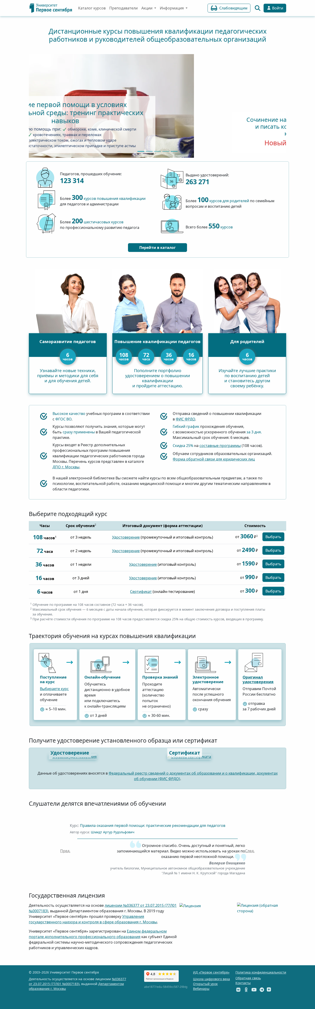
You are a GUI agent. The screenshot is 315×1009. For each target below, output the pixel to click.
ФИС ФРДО (185, 419)
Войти (277, 8)
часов (124, 356)
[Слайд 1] (149, 151)
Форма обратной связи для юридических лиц (214, 459)
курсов (220, 227)
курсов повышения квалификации (109, 198)
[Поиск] (257, 8)
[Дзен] (269, 989)
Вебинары (201, 988)
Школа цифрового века (211, 979)
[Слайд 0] (140, 151)
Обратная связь (248, 978)
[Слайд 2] (157, 151)
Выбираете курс (54, 688)
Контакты (243, 983)
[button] (65, 851)
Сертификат (141, 591)
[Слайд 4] (174, 151)
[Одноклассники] (246, 989)
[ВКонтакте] (238, 989)
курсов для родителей (223, 200)
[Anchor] (108, 895)
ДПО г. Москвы (66, 467)
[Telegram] (262, 989)
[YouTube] (254, 989)
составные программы (220, 445)
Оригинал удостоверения (258, 679)
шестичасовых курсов (97, 222)
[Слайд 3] (165, 151)
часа (146, 356)
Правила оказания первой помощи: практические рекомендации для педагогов (152, 825)
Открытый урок (205, 984)
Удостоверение (126, 537)
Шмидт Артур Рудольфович (112, 832)
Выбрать (273, 536)
